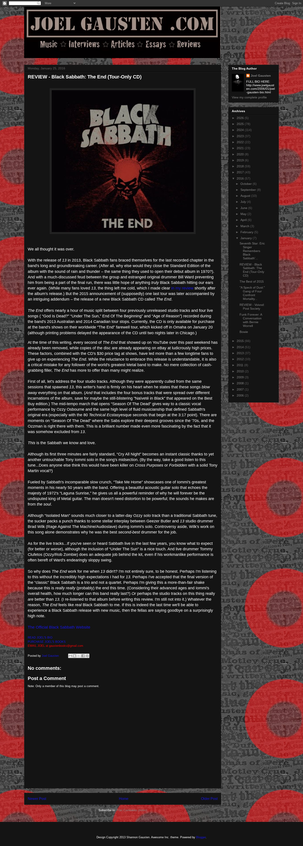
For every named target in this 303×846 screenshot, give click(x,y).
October (246, 184)
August (245, 195)
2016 (241, 178)
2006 (241, 395)
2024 (241, 130)
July (243, 201)
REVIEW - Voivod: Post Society (252, 306)
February (247, 232)
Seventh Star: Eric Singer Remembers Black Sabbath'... (252, 251)
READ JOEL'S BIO (40, 637)
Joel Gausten (261, 75)
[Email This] (70, 656)
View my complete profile (249, 97)
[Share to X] (79, 656)
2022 (241, 142)
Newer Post (37, 799)
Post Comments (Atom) (131, 810)
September (248, 189)
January (246, 238)
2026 (241, 118)
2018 (241, 166)
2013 (241, 353)
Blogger (201, 837)
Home (123, 799)
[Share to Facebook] (83, 656)
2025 (241, 124)
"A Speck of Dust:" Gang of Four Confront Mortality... (252, 293)
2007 (241, 389)
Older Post (209, 799)
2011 (240, 365)
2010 (241, 371)
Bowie (244, 332)
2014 (241, 347)
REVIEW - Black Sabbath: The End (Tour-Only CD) (252, 270)
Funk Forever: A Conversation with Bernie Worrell (251, 320)
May (243, 214)
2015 (241, 341)
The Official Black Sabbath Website (59, 627)
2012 (241, 359)
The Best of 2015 (252, 281)
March (245, 226)
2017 (241, 172)
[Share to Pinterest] (87, 656)
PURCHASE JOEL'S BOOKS (47, 641)
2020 (241, 154)
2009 (241, 377)
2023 (241, 136)
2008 (241, 383)
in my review (183, 288)
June (244, 208)
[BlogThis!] (74, 656)
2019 (241, 160)
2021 (241, 148)
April (244, 220)
